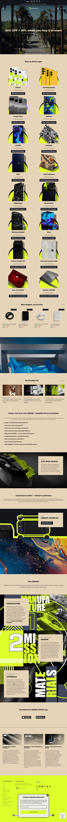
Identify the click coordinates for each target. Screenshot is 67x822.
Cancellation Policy (7, 805)
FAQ (4, 784)
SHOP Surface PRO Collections (48, 267)
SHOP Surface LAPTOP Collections (49, 296)
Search (4, 787)
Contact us (5, 795)
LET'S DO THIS (33, 812)
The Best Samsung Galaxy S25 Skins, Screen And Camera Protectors (54, 400)
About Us (5, 793)
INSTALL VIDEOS (6, 791)
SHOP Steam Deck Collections (49, 209)
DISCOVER (11, 561)
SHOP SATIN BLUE (13, 354)
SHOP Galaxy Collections (49, 93)
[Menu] (65, 813)
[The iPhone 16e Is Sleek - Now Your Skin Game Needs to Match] (12, 390)
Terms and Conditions (7, 797)
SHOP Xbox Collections (49, 238)
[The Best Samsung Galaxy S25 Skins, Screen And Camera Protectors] (54, 390)
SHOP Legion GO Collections (18, 267)
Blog (4, 786)
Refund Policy (6, 799)
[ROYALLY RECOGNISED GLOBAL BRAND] (54, 739)
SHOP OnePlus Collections (48, 122)
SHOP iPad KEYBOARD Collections (49, 180)
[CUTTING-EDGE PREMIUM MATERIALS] (12, 739)
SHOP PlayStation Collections (18, 209)
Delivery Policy (6, 803)
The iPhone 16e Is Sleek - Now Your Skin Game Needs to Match (12, 400)
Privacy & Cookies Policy (8, 801)
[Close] (47, 795)
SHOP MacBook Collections (49, 151)
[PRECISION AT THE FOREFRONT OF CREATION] (33, 739)
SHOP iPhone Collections (18, 93)
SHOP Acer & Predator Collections (18, 296)
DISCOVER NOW (47, 523)
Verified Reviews (6, 789)
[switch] (62, 817)
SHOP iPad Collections (18, 180)
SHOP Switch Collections (18, 238)
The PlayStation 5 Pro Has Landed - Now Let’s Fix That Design (32, 400)
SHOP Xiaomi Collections (18, 151)
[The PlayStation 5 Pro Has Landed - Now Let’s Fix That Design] (33, 390)
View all (62, 304)
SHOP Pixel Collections (18, 122)
